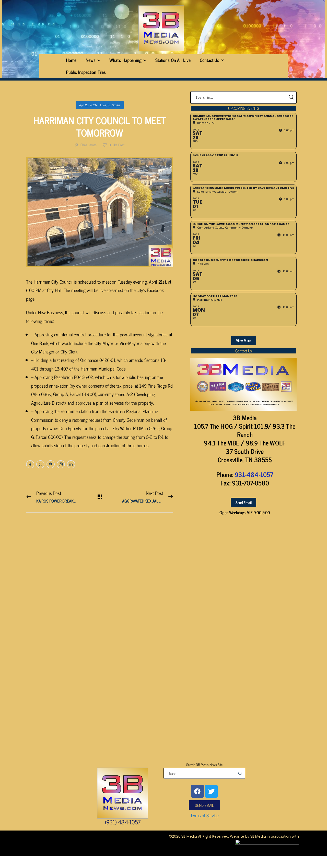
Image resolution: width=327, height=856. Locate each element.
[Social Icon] (30, 464)
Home (71, 60)
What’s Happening (125, 60)
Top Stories (113, 105)
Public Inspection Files (86, 72)
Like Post (116, 145)
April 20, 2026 (88, 105)
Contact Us (209, 60)
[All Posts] (99, 496)
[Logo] (161, 28)
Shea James (88, 145)
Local (103, 105)
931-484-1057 (254, 474)
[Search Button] (291, 97)
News (90, 60)
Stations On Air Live (172, 60)
